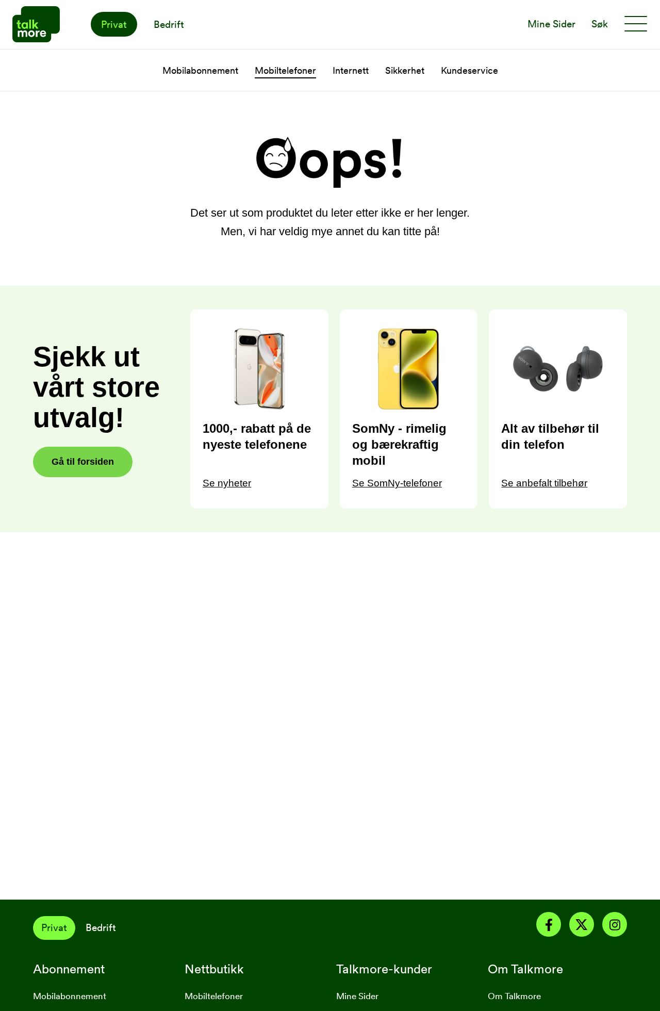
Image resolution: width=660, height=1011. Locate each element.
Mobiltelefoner (285, 70)
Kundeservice (469, 70)
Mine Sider (357, 996)
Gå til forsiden (83, 461)
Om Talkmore (514, 996)
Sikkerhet (404, 70)
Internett (351, 70)
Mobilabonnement (200, 70)
